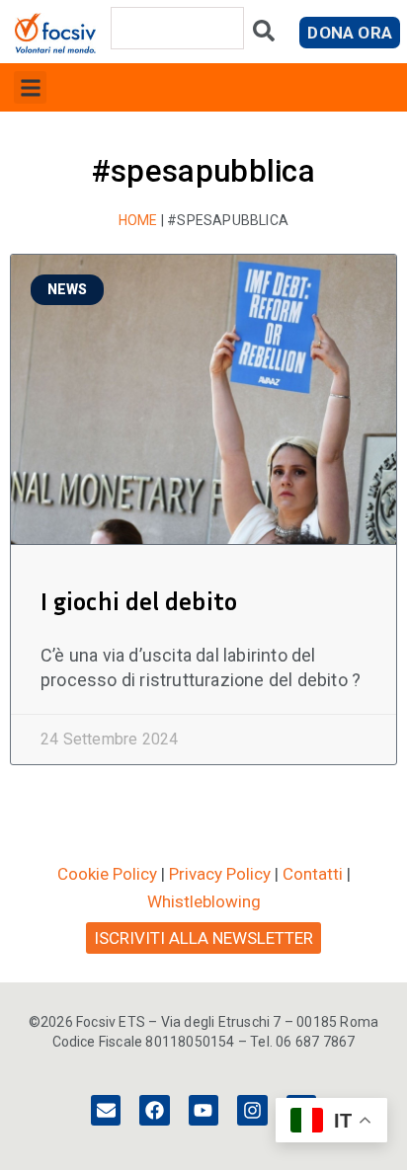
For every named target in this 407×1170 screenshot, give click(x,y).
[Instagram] (252, 1110)
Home (138, 220)
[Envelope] (106, 1110)
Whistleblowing (204, 901)
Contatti (313, 874)
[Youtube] (203, 1110)
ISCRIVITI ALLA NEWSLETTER (203, 938)
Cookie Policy (107, 874)
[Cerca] (264, 35)
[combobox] (177, 28)
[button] (30, 87)
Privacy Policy (220, 874)
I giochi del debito (142, 601)
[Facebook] (154, 1110)
